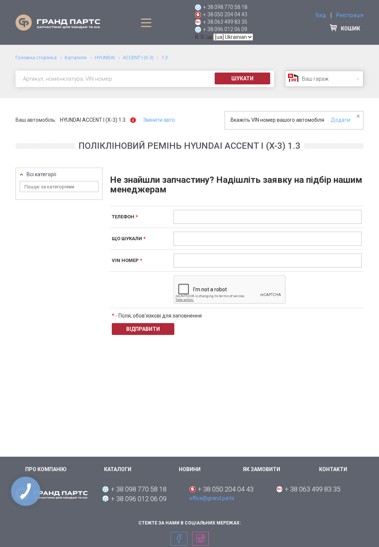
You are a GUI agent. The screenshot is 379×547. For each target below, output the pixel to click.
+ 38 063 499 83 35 (225, 22)
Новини (190, 469)
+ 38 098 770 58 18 (225, 7)
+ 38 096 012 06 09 (225, 29)
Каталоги (117, 469)
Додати (340, 120)
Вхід (321, 15)
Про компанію (46, 469)
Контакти (333, 469)
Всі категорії (41, 174)
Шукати (242, 78)
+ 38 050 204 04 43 (225, 14)
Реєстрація (349, 15)
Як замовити (261, 469)
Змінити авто (159, 120)
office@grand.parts (212, 498)
